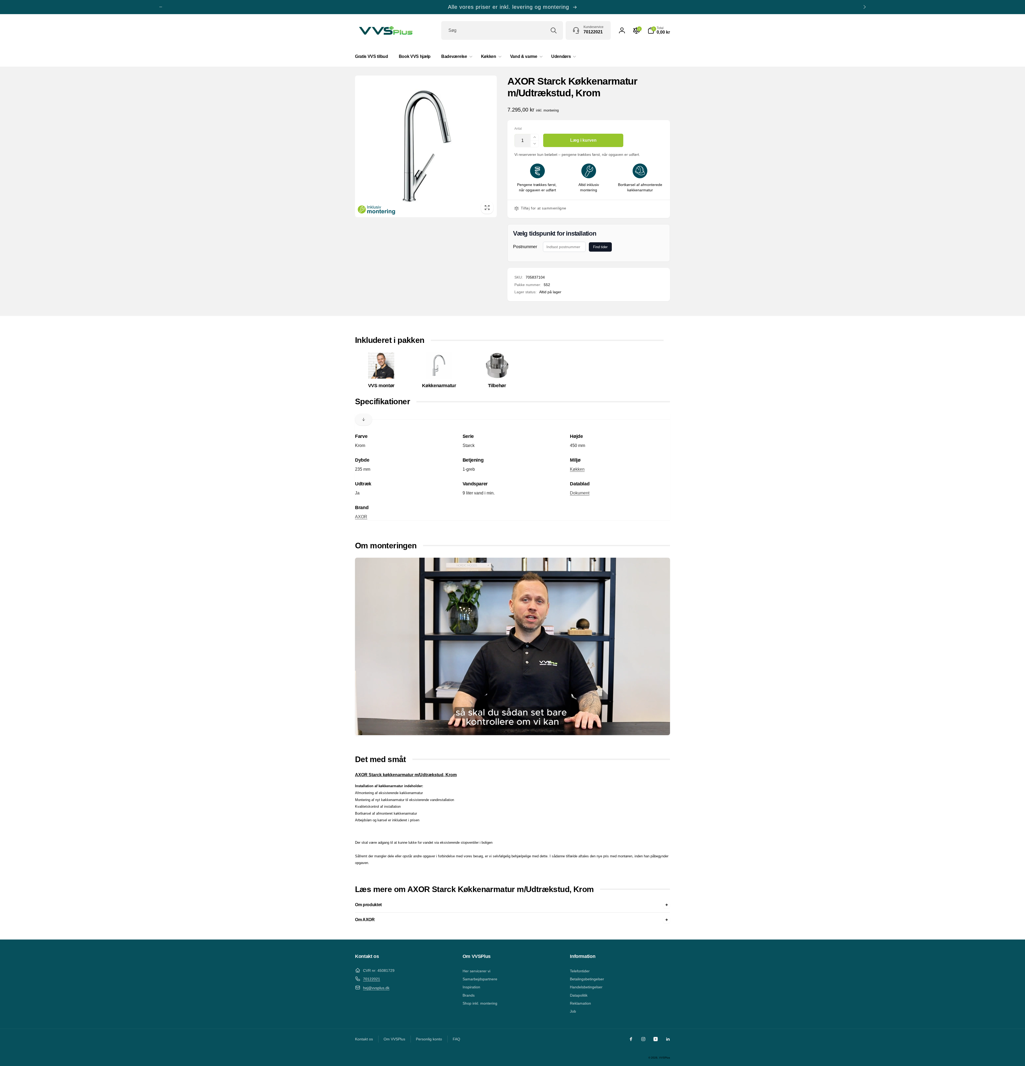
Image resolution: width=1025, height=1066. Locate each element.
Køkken (577, 469)
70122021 (371, 979)
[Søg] (553, 30)
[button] (659, 30)
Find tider (600, 247)
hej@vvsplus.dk (376, 988)
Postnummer (525, 246)
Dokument (579, 493)
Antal (518, 128)
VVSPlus (664, 1057)
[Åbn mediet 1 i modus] (426, 146)
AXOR (361, 516)
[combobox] (502, 30)
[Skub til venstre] (160, 7)
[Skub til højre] (864, 7)
